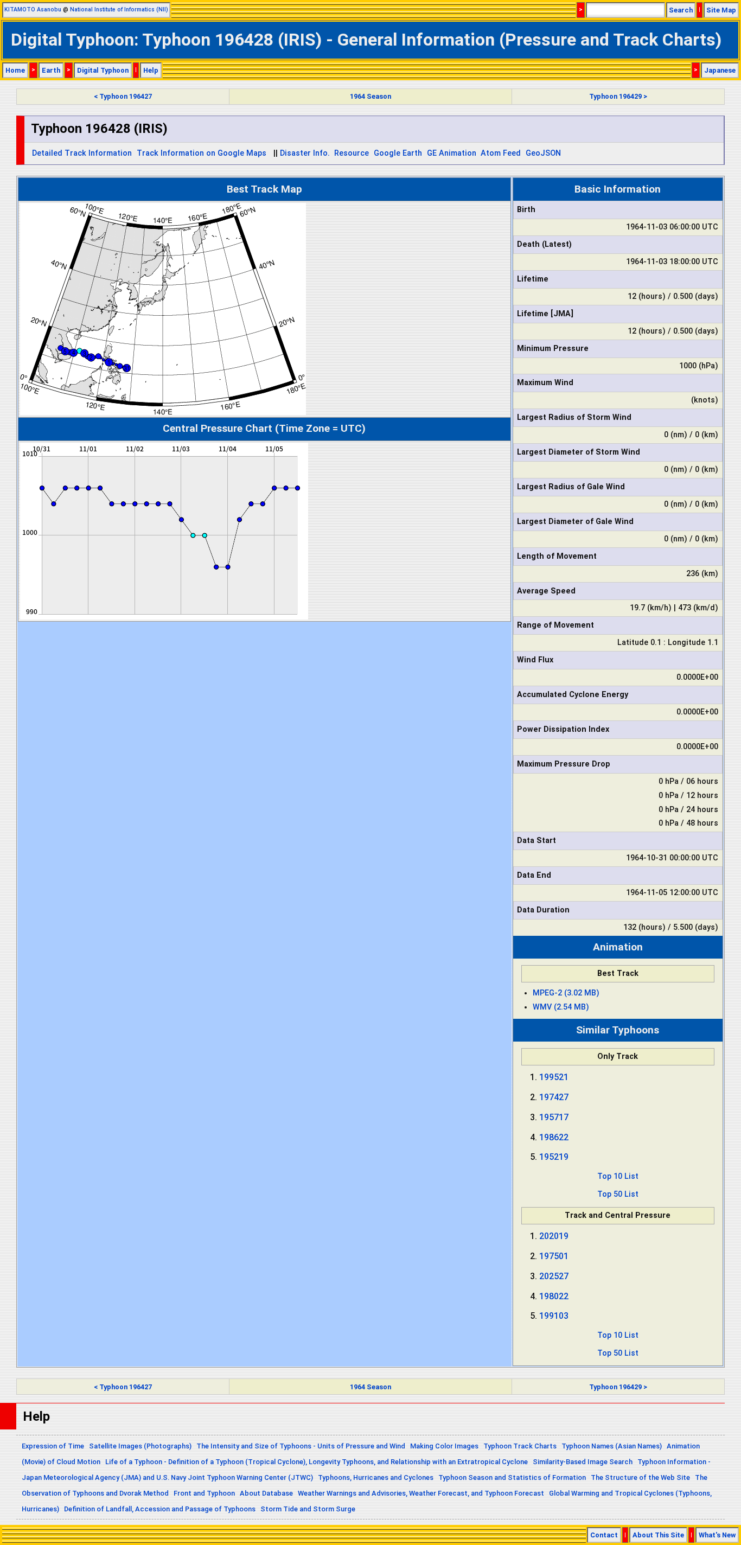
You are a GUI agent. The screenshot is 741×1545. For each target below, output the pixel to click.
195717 (553, 1117)
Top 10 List (617, 1176)
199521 (553, 1077)
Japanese (720, 70)
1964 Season (370, 96)
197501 (553, 1256)
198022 (553, 1296)
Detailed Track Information (82, 153)
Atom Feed (501, 153)
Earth (51, 70)
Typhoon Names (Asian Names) (611, 1446)
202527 (553, 1276)
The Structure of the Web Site (640, 1477)
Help (150, 70)
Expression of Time (53, 1446)
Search (681, 10)
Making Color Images (444, 1446)
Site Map (721, 10)
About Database (266, 1493)
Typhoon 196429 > (618, 96)
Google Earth (398, 153)
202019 (553, 1236)
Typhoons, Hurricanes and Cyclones (375, 1477)
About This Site (658, 1535)
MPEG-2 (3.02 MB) (566, 993)
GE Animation (451, 153)
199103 (553, 1316)
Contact (604, 1535)
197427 (553, 1097)
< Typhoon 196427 (123, 96)
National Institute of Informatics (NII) (119, 9)
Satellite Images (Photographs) (140, 1446)
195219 (553, 1157)
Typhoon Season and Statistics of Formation (512, 1477)
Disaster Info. (305, 153)
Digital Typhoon (103, 70)
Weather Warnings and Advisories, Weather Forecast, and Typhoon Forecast (421, 1493)
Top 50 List (617, 1194)
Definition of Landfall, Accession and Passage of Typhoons (159, 1509)
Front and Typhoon (204, 1493)
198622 (553, 1137)
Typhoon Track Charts (520, 1446)
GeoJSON (543, 153)
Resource (351, 153)
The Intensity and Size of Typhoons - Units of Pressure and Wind (300, 1446)
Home (15, 70)
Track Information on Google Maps (201, 153)
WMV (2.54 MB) (561, 1007)
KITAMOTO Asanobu (32, 9)
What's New (717, 1535)
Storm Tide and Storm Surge (307, 1509)
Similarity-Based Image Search (583, 1462)
